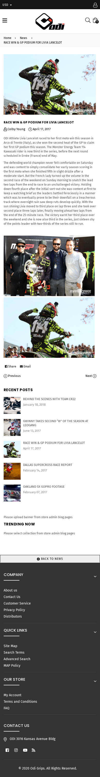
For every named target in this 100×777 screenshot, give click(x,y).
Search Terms (14, 652)
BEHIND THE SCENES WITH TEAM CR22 (49, 399)
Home (7, 38)
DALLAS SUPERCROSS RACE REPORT (47, 465)
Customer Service (17, 603)
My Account (12, 695)
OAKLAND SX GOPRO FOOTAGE (44, 486)
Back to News (51, 558)
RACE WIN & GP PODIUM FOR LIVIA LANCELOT (54, 443)
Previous (14, 376)
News (23, 38)
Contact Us (12, 597)
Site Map (10, 646)
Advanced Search (17, 659)
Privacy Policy (14, 610)
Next (88, 376)
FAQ (6, 708)
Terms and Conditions (20, 702)
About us (10, 590)
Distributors (13, 616)
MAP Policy (12, 666)
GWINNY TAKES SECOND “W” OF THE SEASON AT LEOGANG (55, 423)
